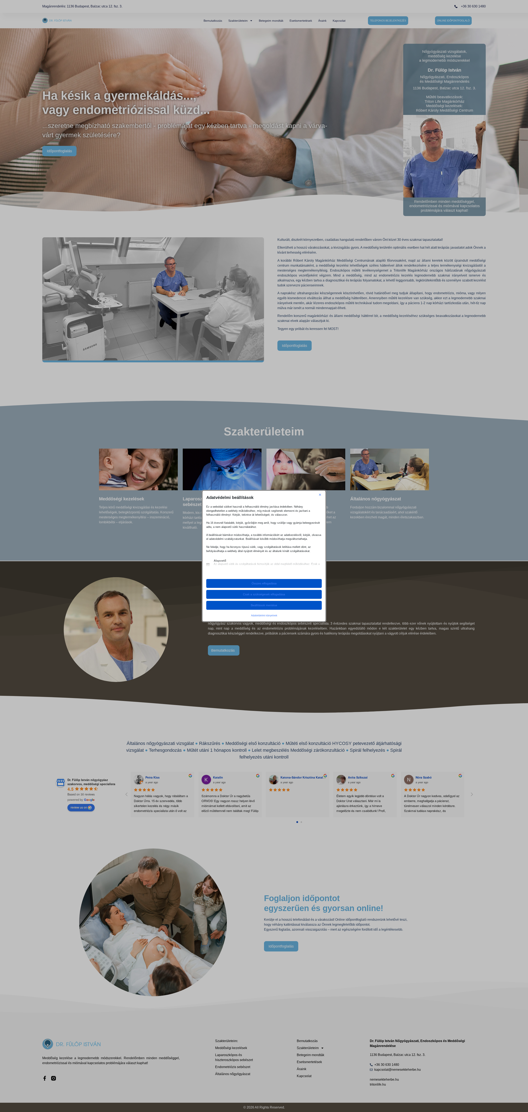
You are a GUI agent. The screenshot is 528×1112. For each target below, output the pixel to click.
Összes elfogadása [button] (264, 583)
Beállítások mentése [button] (264, 605)
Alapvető (220, 560)
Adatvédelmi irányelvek (264, 615)
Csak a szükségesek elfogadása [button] (264, 594)
